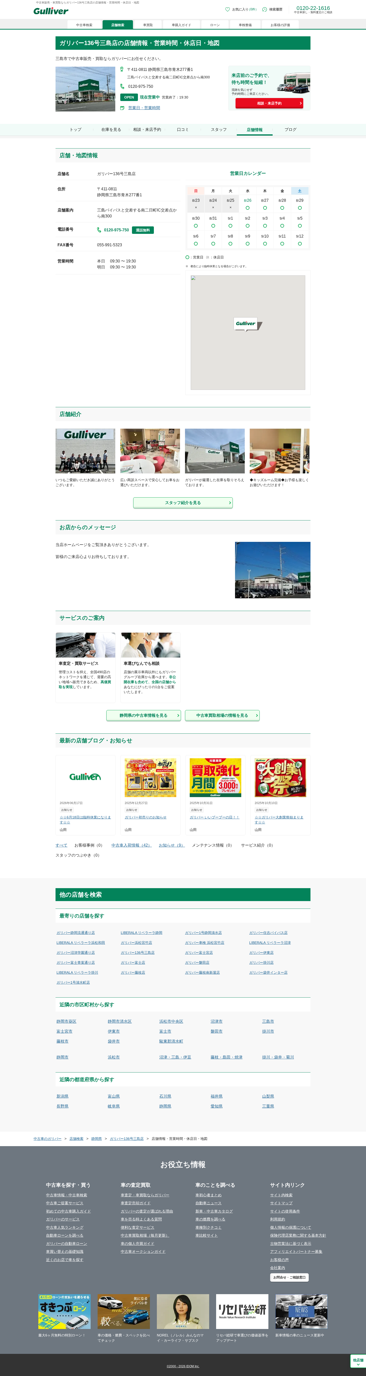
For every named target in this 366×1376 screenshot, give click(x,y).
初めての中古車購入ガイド (68, 1211)
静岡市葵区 (66, 1021)
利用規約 (277, 1219)
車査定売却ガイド (136, 1203)
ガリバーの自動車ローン (66, 1243)
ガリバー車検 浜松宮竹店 (204, 943)
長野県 (62, 1106)
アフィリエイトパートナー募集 (296, 1251)
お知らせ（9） (172, 845)
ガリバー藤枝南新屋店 (202, 972)
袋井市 (114, 1041)
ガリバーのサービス (63, 1219)
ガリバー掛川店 (261, 963)
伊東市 (114, 1031)
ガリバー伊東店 (261, 953)
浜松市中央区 (171, 1021)
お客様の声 (279, 1260)
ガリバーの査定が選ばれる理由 (147, 1211)
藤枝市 (62, 1041)
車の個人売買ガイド (137, 1243)
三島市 (268, 1021)
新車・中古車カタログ (214, 1211)
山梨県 (268, 1096)
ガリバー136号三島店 (138, 953)
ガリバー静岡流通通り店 (76, 933)
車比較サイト (206, 1235)
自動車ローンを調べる (64, 1235)
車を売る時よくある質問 (141, 1219)
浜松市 (114, 1057)
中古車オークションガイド (143, 1251)
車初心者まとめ (208, 1195)
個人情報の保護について (290, 1227)
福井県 (217, 1096)
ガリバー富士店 (133, 963)
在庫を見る (111, 129)
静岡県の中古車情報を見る (144, 715)
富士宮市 (64, 1031)
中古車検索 (84, 25)
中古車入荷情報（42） (132, 845)
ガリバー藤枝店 (133, 972)
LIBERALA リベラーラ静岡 (141, 933)
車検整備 (245, 25)
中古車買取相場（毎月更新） (145, 1235)
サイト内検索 (281, 1195)
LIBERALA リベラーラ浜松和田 (81, 943)
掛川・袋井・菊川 (278, 1057)
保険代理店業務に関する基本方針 (298, 1235)
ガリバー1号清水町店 (73, 982)
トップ (75, 129)
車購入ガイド (181, 25)
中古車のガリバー (47, 1139)
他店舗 (358, 1360)
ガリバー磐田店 (197, 963)
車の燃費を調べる (210, 1219)
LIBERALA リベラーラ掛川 (77, 972)
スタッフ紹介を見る (183, 503)
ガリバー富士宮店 (199, 953)
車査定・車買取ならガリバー (145, 1195)
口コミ (183, 129)
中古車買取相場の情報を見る (222, 715)
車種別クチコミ (208, 1227)
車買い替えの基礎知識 (64, 1251)
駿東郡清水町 (171, 1041)
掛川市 (268, 1031)
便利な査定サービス (137, 1227)
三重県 (268, 1106)
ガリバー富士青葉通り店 (76, 963)
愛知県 (217, 1106)
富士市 (165, 1031)
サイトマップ (281, 1203)
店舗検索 (117, 25)
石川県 (165, 1096)
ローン (215, 25)
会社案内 (277, 1268)
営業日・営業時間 (144, 108)
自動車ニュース (208, 1203)
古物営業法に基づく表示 (290, 1243)
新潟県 (62, 1096)
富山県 (114, 1096)
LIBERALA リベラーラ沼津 (270, 943)
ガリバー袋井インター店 (268, 972)
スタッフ (219, 129)
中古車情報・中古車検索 (66, 1195)
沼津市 (217, 1021)
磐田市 (217, 1031)
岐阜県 (114, 1106)
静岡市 (62, 1057)
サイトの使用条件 (285, 1211)
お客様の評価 (280, 25)
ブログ (291, 129)
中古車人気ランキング (64, 1227)
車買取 (148, 25)
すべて (61, 845)
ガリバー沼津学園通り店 (76, 953)
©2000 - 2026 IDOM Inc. (183, 1366)
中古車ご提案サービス (64, 1203)
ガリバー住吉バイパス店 (268, 933)
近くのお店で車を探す (64, 1260)
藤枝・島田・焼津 (227, 1057)
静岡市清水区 (120, 1021)
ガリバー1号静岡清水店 (203, 933)
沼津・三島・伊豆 (175, 1057)
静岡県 (165, 1106)
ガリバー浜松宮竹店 (136, 943)
